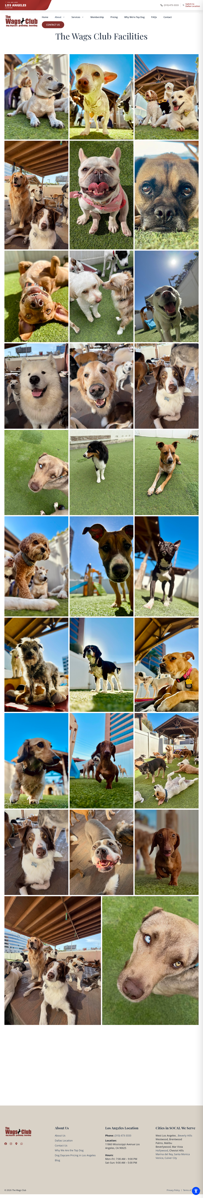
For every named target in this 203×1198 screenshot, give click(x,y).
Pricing (114, 17)
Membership (97, 17)
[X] (16, 1143)
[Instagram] (11, 1143)
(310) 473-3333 (171, 5)
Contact (168, 17)
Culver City (171, 1158)
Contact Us (53, 24)
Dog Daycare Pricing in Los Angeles (75, 1155)
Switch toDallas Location (192, 5)
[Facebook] (5, 1143)
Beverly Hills (185, 1135)
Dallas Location (64, 1140)
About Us (60, 1135)
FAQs (154, 17)
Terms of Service (191, 1190)
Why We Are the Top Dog (69, 1150)
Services (76, 17)
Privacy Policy (173, 1190)
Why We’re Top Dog (134, 17)
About (58, 17)
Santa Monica (182, 1154)
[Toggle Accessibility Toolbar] (196, 1191)
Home (45, 17)
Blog (57, 1160)
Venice (159, 1158)
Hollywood (162, 1150)
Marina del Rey (164, 1154)
